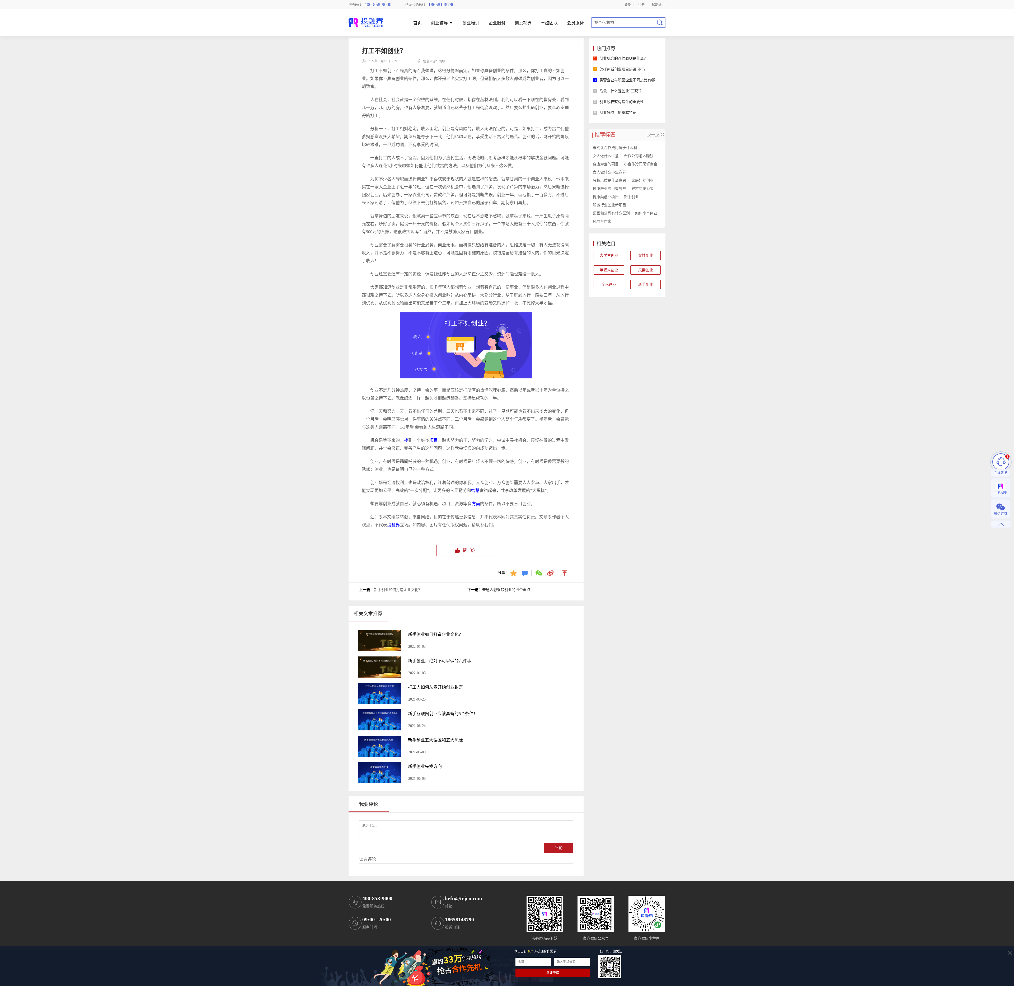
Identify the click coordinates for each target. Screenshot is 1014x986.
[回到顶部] (565, 573)
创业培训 (470, 23)
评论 (558, 848)
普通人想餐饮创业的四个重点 (506, 590)
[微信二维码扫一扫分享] (539, 573)
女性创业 (645, 255)
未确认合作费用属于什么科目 (617, 148)
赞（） (470, 550)
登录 (628, 4)
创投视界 (523, 23)
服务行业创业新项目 (609, 205)
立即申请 (552, 973)
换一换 (653, 135)
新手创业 (631, 197)
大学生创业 (609, 255)
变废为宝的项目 (606, 164)
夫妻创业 (645, 270)
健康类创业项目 (606, 197)
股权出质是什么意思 (609, 180)
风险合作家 (602, 221)
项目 (433, 440)
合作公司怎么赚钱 (639, 156)
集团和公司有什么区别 (611, 213)
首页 (417, 23)
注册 (641, 4)
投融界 (393, 525)
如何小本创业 (646, 213)
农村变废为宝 (642, 189)
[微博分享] (551, 573)
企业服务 (497, 23)
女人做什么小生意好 (609, 172)
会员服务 (575, 23)
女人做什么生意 (606, 156)
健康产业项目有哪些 (609, 189)
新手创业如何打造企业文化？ (398, 590)
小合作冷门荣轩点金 (640, 164)
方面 (476, 503)
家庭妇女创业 (642, 180)
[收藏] (514, 573)
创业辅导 (440, 23)
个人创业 (609, 285)
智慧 (475, 490)
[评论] (525, 573)
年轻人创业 (609, 270)
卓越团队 (549, 23)
